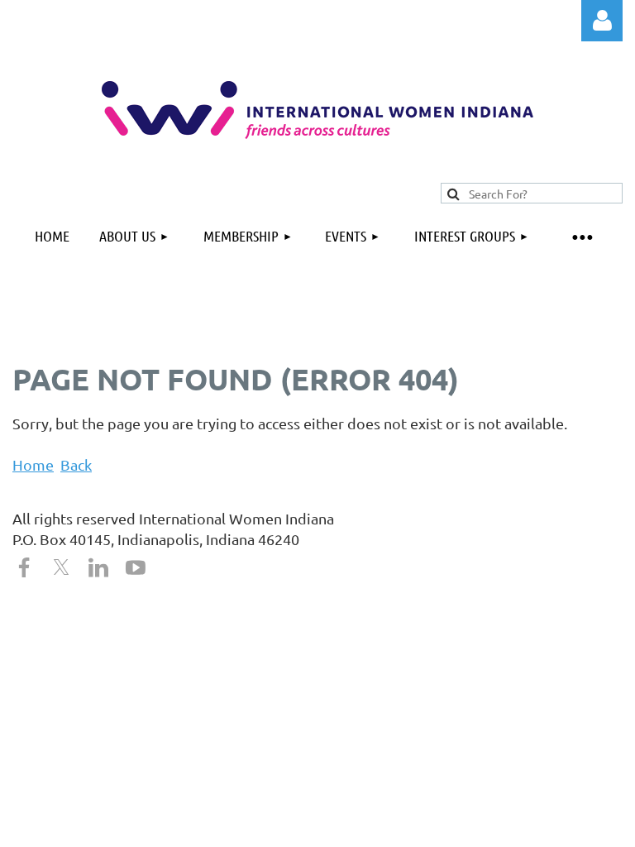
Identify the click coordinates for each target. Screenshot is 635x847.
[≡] (581, 236)
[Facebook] (24, 567)
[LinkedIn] (98, 567)
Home (33, 464)
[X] (61, 567)
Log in (602, 20)
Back (76, 464)
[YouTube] (135, 567)
